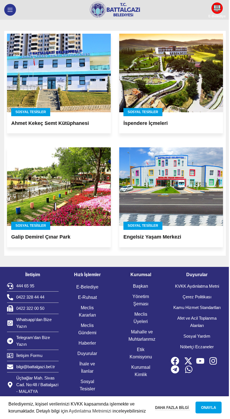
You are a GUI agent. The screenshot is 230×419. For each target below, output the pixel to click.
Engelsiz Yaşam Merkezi (152, 237)
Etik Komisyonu (141, 353)
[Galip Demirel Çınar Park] (59, 186)
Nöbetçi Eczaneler (197, 346)
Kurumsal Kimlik (140, 371)
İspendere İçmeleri (145, 123)
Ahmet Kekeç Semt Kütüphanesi (50, 123)
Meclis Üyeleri (141, 318)
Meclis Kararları (87, 311)
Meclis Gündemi (87, 329)
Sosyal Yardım (196, 336)
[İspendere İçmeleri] (171, 73)
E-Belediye (87, 287)
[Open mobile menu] (10, 9)
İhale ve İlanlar (87, 367)
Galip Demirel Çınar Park (40, 237)
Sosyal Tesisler (30, 112)
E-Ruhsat (87, 297)
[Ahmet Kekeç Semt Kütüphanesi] (59, 73)
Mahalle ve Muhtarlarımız (141, 335)
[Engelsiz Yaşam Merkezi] (171, 186)
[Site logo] (115, 10)
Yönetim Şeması (140, 300)
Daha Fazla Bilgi (172, 408)
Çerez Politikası (197, 296)
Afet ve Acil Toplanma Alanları (197, 322)
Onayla (208, 408)
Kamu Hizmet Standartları (197, 307)
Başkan (140, 286)
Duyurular (87, 353)
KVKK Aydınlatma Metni (197, 286)
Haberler (87, 343)
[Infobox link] (217, 10)
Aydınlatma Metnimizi (90, 411)
